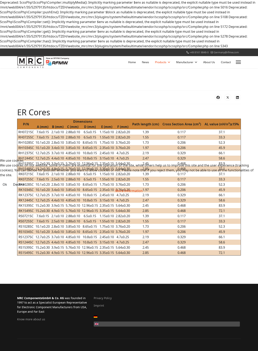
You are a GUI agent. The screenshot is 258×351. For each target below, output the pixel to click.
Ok (5, 184)
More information (129, 191)
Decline (18, 184)
